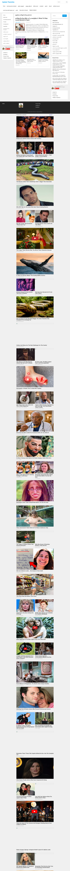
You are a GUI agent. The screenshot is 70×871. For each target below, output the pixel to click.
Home (4, 15)
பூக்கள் (53, 44)
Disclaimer (5, 54)
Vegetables (5, 26)
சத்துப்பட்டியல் (5, 36)
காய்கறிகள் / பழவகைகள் (7, 34)
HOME (3, 103)
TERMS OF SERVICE (7, 58)
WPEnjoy (41, 111)
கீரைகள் (54, 40)
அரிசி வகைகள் (55, 33)
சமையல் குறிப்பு (5, 38)
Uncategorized (5, 24)
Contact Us (5, 52)
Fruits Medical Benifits (7, 19)
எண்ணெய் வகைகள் (56, 37)
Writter (23, 22)
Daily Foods (5, 17)
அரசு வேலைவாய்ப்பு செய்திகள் (6, 29)
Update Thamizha (8, 2)
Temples (4, 21)
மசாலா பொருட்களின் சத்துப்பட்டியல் (58, 48)
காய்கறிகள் (54, 38)
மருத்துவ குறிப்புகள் (18, 22)
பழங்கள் (53, 42)
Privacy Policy (6, 56)
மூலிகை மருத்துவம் (6, 43)
